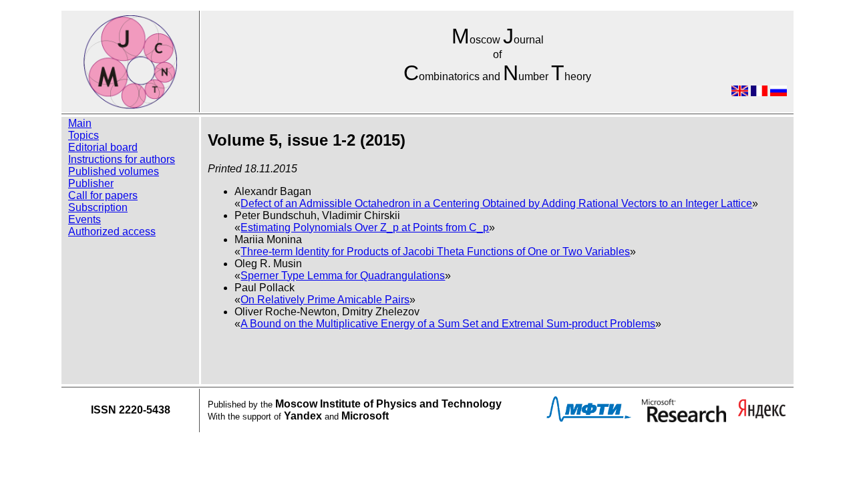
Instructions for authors (121, 159)
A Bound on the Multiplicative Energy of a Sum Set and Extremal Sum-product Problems (447, 323)
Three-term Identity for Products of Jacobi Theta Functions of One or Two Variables (435, 251)
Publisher (91, 183)
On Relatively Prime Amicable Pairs (324, 299)
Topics (83, 135)
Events (84, 219)
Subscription (98, 207)
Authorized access (112, 231)
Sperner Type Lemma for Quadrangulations (342, 275)
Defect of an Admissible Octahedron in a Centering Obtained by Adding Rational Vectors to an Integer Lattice (496, 203)
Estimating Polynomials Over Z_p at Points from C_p (364, 227)
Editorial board (103, 147)
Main (80, 123)
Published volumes (113, 171)
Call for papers (103, 195)
